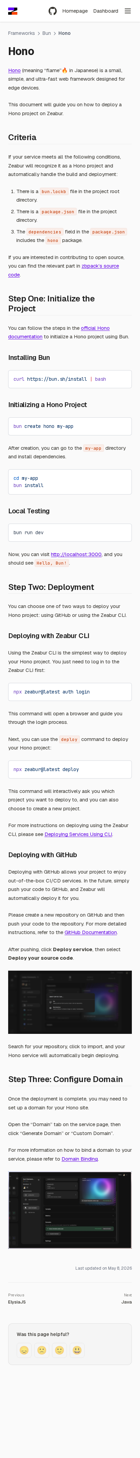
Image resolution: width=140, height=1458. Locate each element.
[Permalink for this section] (41, 137)
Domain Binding (80, 1159)
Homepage (75, 11)
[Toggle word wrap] (110, 378)
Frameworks (21, 33)
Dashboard (105, 11)
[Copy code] (121, 378)
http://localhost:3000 (76, 554)
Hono (14, 70)
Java (126, 1302)
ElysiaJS (17, 1302)
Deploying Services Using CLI (78, 834)
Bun (46, 33)
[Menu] (128, 11)
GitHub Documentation (91, 932)
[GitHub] (53, 11)
